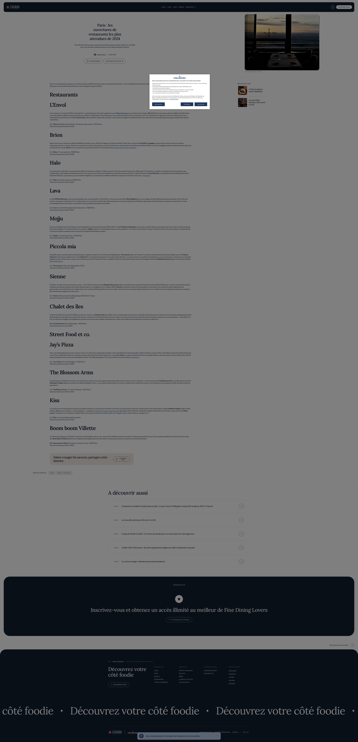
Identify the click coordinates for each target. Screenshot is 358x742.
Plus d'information (174, 99)
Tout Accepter (200, 104)
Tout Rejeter (187, 104)
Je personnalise (158, 104)
